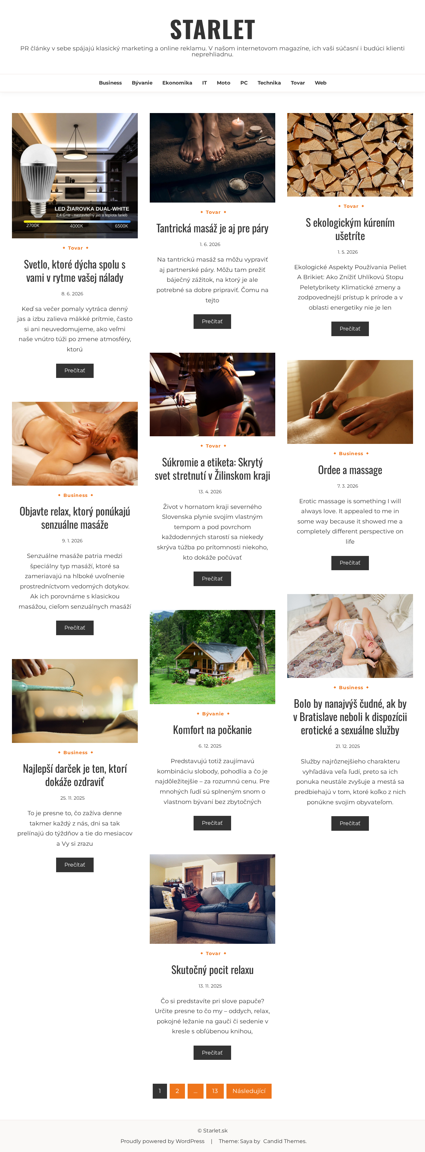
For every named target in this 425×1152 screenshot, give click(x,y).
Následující (249, 1091)
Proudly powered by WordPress (163, 1141)
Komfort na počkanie (212, 729)
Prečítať (74, 370)
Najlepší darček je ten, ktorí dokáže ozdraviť (75, 774)
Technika (269, 83)
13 (215, 1091)
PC (244, 83)
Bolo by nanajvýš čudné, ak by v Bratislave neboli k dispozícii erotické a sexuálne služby (350, 716)
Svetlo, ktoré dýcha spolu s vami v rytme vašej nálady (75, 270)
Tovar (298, 83)
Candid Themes (284, 1141)
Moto (223, 83)
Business (110, 83)
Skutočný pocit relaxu (212, 969)
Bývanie (142, 83)
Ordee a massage (350, 469)
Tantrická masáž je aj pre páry (212, 227)
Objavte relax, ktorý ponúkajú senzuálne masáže (75, 517)
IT (204, 83)
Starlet (213, 28)
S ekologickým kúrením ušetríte (350, 228)
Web (320, 83)
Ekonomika (177, 83)
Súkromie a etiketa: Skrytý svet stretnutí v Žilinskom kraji (212, 468)
